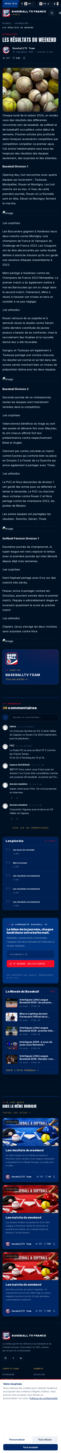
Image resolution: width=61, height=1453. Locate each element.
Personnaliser (17, 1439)
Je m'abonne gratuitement (27, 963)
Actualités (21, 23)
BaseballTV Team (23, 48)
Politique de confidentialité (43, 1398)
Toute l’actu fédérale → (22, 1070)
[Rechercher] (52, 13)
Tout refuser (45, 1439)
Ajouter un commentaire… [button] (27, 717)
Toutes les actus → (16, 1112)
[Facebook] (13, 1358)
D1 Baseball (8, 1374)
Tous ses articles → (16, 679)
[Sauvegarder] (24, 58)
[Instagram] (5, 1358)
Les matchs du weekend (23, 1217)
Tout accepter (30, 1447)
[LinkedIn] (21, 1358)
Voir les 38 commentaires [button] (30, 827)
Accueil (6, 23)
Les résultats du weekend (25, 1150)
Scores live (39, 1374)
